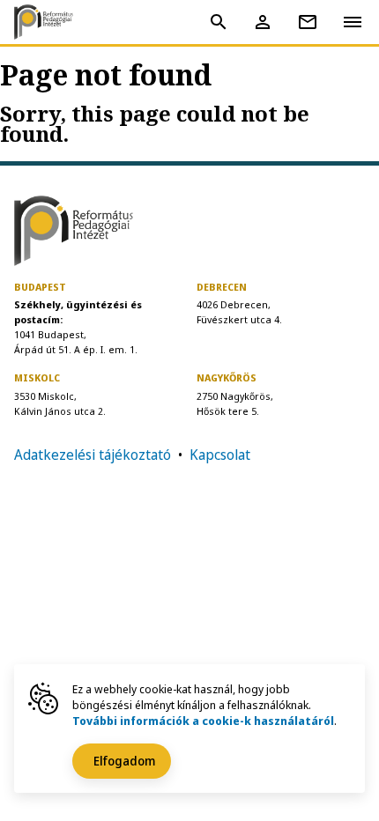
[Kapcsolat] (308, 22)
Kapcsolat (220, 454)
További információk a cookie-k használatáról (203, 721)
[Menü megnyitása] (352, 21)
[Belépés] (263, 22)
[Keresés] (219, 22)
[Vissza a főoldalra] (49, 22)
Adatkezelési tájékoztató (92, 454)
